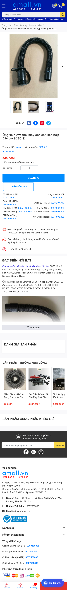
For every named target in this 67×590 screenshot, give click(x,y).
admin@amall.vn (21, 511)
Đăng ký (60, 445)
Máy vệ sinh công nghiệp (13, 19)
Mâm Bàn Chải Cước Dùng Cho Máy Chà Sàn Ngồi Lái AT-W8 (14, 397)
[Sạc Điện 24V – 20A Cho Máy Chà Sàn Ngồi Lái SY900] (39, 379)
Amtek (19, 147)
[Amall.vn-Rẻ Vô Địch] (28, 6)
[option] (33, 66)
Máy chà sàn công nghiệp (36, 19)
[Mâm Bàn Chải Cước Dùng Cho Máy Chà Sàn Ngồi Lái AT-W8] (15, 379)
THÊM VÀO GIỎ (18, 186)
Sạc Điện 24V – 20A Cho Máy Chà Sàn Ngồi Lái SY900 (38, 397)
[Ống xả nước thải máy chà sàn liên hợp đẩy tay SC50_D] (33, 66)
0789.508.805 (9, 204)
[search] (62, 14)
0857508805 (33, 506)
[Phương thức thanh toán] (21, 575)
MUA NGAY (33, 178)
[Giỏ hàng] (60, 6)
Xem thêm (35, 327)
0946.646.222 (57, 197)
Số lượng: (7, 167)
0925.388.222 (9, 197)
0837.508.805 (57, 208)
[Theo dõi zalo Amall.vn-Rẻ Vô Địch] (33, 451)
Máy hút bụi (54, 19)
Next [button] (62, 66)
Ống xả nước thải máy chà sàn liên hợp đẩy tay (25, 266)
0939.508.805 (25, 211)
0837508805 (31, 551)
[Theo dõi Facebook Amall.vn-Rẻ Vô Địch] (26, 451)
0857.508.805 (25, 208)
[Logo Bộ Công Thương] (14, 518)
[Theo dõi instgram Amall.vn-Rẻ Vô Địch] (40, 451)
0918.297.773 (57, 202)
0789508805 (33, 545)
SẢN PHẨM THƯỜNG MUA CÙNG (24, 362)
